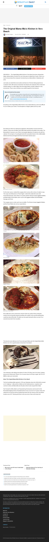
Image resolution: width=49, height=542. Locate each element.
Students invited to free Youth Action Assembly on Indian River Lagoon (15, 481)
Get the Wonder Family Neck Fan (20, 99)
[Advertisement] (24, 428)
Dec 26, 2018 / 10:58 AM (20, 34)
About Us (5, 510)
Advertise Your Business (8, 512)
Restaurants (8, 25)
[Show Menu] (3, 2)
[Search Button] (45, 2)
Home (4, 25)
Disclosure (5, 515)
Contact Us (5, 514)
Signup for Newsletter (8, 521)
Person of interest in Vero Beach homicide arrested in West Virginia (15, 483)
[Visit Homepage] (24, 2)
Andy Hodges (10, 34)
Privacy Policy (6, 517)
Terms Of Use (6, 519)
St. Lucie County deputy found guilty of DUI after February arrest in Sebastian (16, 476)
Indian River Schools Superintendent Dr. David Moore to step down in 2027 (16, 484)
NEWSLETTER (28, 6)
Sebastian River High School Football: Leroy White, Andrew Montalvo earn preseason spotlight (19, 478)
